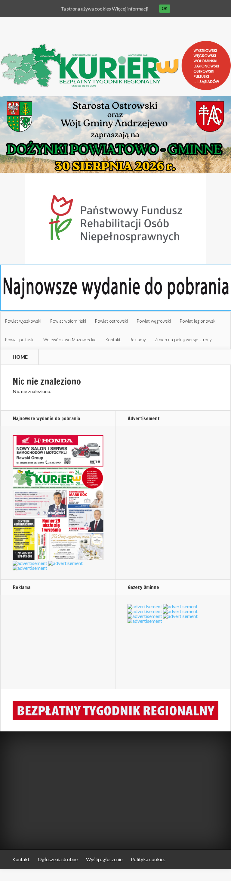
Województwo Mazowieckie (70, 340)
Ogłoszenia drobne (58, 859)
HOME (20, 357)
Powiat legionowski (198, 321)
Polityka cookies (148, 859)
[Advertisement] (50, 641)
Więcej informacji (130, 8)
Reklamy (138, 340)
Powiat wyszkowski (23, 321)
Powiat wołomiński (68, 321)
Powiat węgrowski (154, 321)
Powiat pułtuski (19, 340)
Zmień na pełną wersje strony (183, 340)
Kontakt (113, 340)
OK (165, 8)
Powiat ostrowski (111, 321)
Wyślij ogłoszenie (104, 859)
